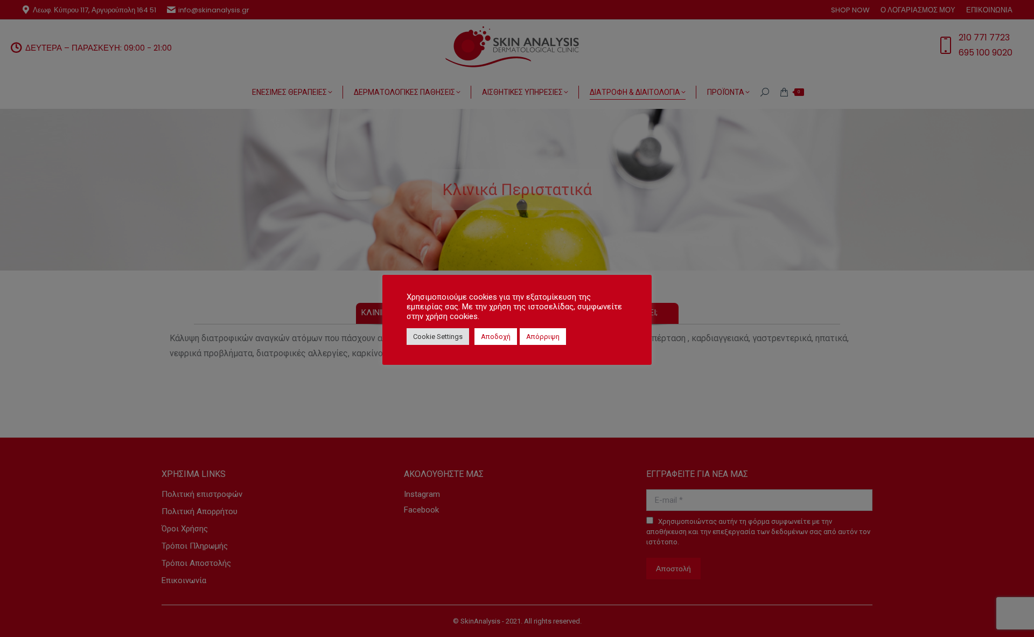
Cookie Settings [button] (438, 337)
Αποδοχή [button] (496, 337)
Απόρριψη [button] (543, 337)
